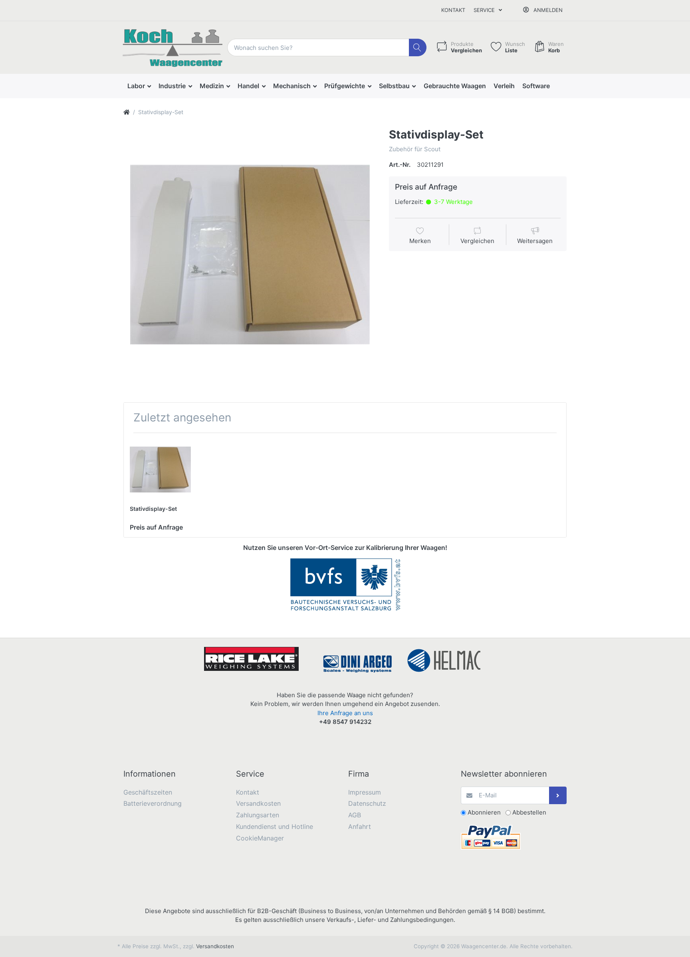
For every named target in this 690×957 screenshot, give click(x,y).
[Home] (126, 112)
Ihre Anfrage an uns (345, 713)
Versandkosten (215, 946)
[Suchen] (418, 48)
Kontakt (453, 10)
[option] (250, 254)
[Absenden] (558, 796)
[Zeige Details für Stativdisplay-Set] (160, 469)
